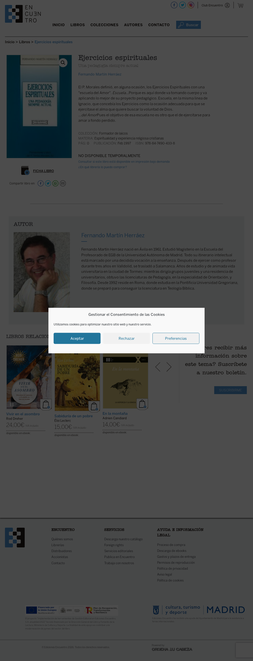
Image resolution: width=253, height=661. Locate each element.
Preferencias (176, 338)
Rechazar (127, 338)
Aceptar (77, 338)
